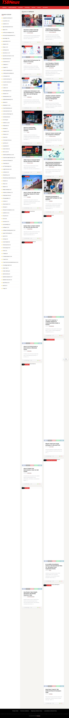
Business (4, 7)
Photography (6, 198)
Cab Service (5, 61)
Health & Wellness (12, 7)
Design (4, 93)
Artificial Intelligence (7, 32)
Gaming (4, 143)
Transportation (6, 256)
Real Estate (5, 204)
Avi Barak (29, 197)
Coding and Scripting (7, 73)
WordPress (5, 282)
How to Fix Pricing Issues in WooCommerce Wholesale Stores (31, 348)
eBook (4, 102)
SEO (4, 218)
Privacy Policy (15, 711)
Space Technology (7, 233)
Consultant (5, 76)
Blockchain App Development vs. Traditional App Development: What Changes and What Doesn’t (53, 164)
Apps (4, 29)
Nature (4, 186)
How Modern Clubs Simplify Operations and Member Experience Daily (30, 594)
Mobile (4, 180)
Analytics (5, 23)
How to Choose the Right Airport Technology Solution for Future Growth (32, 194)
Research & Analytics (7, 210)
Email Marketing (6, 108)
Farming (5, 119)
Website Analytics (7, 276)
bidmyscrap (29, 97)
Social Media (5, 224)
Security (5, 215)
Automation (5, 41)
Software (5, 227)
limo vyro (50, 100)
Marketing (5, 175)
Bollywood (5, 50)
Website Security (6, 279)
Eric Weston (29, 63)
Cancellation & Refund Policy (50, 711)
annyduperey (51, 326)
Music (4, 183)
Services (33, 7)
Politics (4, 201)
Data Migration (6, 90)
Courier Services (6, 82)
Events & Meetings (7, 114)
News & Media (6, 189)
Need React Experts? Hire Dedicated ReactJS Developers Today (53, 691)
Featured (5, 125)
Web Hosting (5, 273)
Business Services (7, 55)
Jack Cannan (51, 67)
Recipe (4, 207)
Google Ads (5, 146)
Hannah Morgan (30, 32)
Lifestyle (5, 172)
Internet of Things (7, 160)
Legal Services (6, 169)
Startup (4, 239)
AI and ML (5, 21)
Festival (4, 128)
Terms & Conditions (24, 711)
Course (4, 84)
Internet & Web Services (8, 157)
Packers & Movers (7, 192)
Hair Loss (5, 151)
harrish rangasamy (52, 32)
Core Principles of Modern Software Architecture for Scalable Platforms (52, 65)
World (4, 285)
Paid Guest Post (6, 195)
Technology (27, 7)
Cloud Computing (7, 70)
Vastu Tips (5, 268)
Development (6, 96)
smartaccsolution (52, 136)
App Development (7, 26)
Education (20, 7)
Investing (5, 163)
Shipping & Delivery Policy (36, 711)
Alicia (28, 132)
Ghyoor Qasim (51, 166)
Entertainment (6, 111)
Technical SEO (6, 244)
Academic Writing (7, 18)
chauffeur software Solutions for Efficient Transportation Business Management (53, 97)
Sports (4, 236)
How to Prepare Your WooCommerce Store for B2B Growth (31, 470)
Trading (4, 253)
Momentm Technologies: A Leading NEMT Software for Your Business (53, 198)
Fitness (4, 134)
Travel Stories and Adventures (9, 262)
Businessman (6, 58)
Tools (4, 250)
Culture (4, 87)
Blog (4, 47)
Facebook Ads (6, 116)
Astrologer (5, 38)
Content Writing (6, 79)
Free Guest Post (6, 140)
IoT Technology (6, 166)
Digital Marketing (7, 99)
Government (6, 148)
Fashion (4, 122)
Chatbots (5, 64)
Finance (39, 7)
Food (4, 137)
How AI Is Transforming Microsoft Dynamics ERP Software (30, 129)
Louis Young (51, 446)
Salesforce (5, 212)
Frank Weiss (29, 473)
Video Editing (6, 271)
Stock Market (6, 242)
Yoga (4, 288)
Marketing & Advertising (8, 178)
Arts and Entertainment (8, 35)
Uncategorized (6, 265)
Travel (4, 259)
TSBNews (38, 715)
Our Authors (45, 7)
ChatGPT (5, 67)
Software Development (8, 230)
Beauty (4, 44)
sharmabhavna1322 (30, 596)
